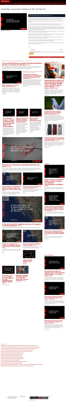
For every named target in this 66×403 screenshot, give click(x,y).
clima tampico (48, 255)
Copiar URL (31, 53)
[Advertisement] (22, 102)
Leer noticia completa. (46, 57)
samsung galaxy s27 (51, 62)
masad (46, 163)
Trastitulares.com (31, 400)
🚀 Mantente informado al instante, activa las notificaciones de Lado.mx (40, 15)
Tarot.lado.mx (49, 396)
